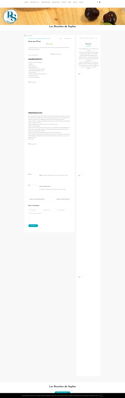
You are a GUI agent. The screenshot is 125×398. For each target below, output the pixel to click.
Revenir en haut (62, 392)
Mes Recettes (34, 2)
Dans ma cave (56, 2)
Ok (101, 395)
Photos (75, 2)
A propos (63, 2)
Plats (48, 38)
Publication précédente (37, 199)
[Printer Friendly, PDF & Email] (49, 44)
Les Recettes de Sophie (62, 26)
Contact (81, 2)
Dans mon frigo (45, 2)
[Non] (123, 395)
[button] (97, 2)
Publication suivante (63, 199)
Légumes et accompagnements (37, 38)
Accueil (26, 2)
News (69, 2)
